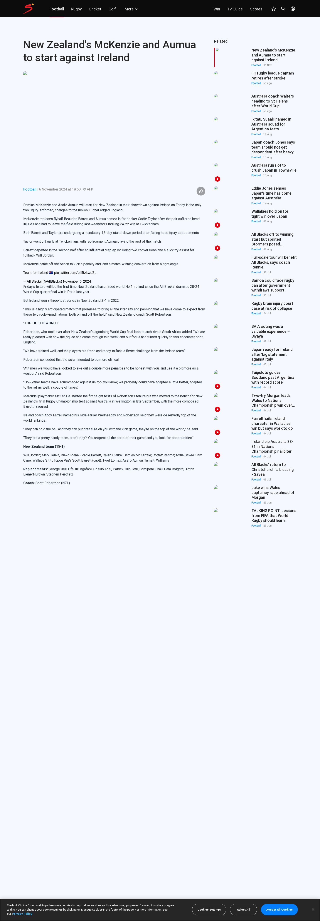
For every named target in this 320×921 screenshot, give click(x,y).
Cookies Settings (209, 909)
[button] (255, 80)
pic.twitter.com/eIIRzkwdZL (75, 273)
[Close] (313, 909)
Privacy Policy (22, 913)
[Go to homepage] (28, 8)
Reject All (243, 909)
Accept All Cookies (279, 909)
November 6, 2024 (77, 281)
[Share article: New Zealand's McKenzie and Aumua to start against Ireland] (201, 191)
